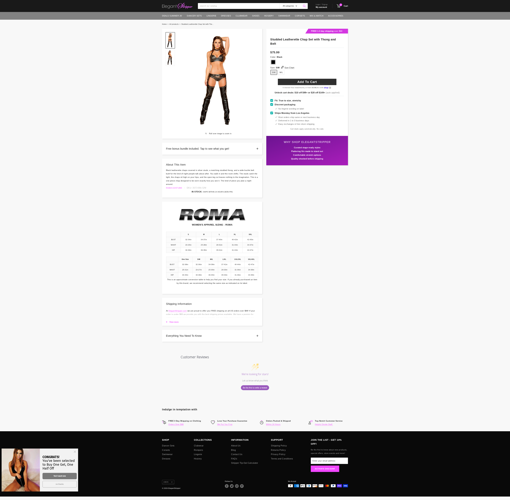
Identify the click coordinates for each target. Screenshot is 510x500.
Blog (233, 450)
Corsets (300, 16)
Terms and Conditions (282, 459)
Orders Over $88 (176, 424)
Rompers (198, 450)
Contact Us (236, 454)
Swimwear (284, 16)
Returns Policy (278, 450)
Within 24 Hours (273, 424)
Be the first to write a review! (255, 387)
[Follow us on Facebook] (227, 486)
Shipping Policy (279, 446)
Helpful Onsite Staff (324, 424)
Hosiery (269, 16)
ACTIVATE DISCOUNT (325, 469)
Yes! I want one (60, 476)
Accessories (335, 16)
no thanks (60, 484)
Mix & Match (317, 16)
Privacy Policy (278, 454)
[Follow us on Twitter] (232, 486)
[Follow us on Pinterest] (242, 486)
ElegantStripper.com (178, 311)
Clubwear (241, 16)
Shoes (256, 16)
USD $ (165, 482)
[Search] (304, 6)
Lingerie (211, 16)
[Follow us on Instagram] (237, 486)
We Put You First (224, 424)
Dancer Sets (194, 16)
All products (174, 24)
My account (321, 7)
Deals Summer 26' (172, 16)
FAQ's (234, 459)
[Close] (75, 452)
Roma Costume (174, 188)
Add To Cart (307, 82)
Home (164, 24)
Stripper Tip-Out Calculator (244, 463)
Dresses (226, 16)
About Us (235, 446)
